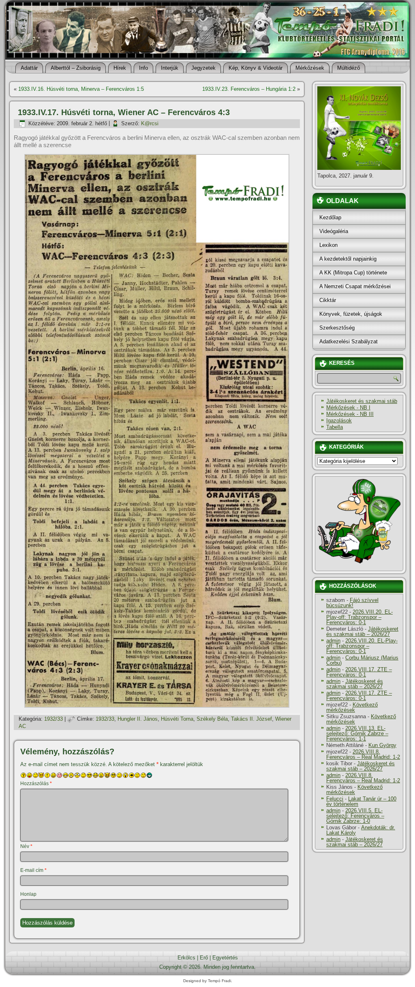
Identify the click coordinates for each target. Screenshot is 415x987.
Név (26, 846)
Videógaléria (333, 231)
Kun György (382, 745)
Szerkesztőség (337, 328)
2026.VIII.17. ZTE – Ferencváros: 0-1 (359, 672)
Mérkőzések (309, 68)
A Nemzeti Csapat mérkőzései (355, 286)
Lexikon (328, 245)
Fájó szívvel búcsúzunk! (352, 602)
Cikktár (327, 300)
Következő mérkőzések (352, 707)
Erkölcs (186, 958)
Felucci (334, 799)
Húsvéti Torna (177, 719)
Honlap (28, 894)
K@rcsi (149, 123)
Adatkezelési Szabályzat (348, 341)
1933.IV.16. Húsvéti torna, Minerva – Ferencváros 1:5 (81, 89)
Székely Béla (212, 719)
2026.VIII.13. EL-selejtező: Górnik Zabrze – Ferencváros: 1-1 (357, 733)
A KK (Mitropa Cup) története (353, 273)
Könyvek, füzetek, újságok (350, 314)
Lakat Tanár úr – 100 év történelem (361, 801)
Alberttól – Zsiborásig (76, 68)
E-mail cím (33, 870)
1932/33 (53, 719)
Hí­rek (119, 68)
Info (143, 68)
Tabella (334, 427)
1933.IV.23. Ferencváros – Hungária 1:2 (248, 89)
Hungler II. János (138, 719)
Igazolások (339, 420)
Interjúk (169, 68)
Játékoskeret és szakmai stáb (361, 401)
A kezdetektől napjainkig (347, 259)
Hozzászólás (36, 783)
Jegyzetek (203, 68)
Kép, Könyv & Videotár (255, 68)
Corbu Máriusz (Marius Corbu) (362, 660)
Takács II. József (251, 719)
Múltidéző (348, 68)
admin (333, 641)
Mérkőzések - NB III (350, 414)
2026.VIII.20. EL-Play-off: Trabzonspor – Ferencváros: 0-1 (359, 617)
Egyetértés (225, 958)
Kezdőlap (330, 217)
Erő (204, 958)
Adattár (29, 68)
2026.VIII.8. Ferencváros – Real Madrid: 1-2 (363, 754)
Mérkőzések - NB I (348, 408)
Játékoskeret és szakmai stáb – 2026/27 (362, 631)
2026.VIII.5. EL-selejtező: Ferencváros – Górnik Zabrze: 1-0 (355, 815)
